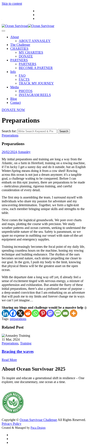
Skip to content (12, 3)
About (14, 37)
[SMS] (58, 313)
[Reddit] (28, 313)
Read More (9, 360)
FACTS (24, 79)
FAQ (22, 75)
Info (13, 72)
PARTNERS (19, 60)
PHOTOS (25, 91)
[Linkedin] (5, 313)
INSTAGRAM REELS (35, 95)
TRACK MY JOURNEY (36, 83)
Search (63, 131)
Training (25, 343)
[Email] (65, 313)
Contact (15, 102)
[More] (73, 313)
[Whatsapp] (35, 313)
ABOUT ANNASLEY (35, 41)
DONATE (26, 56)
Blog (13, 99)
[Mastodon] (50, 313)
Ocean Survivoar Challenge (38, 420)
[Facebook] (13, 313)
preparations (18, 319)
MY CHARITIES (31, 52)
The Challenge (20, 45)
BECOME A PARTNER (36, 68)
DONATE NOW (13, 110)
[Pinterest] (43, 313)
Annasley (24, 152)
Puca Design (38, 427)
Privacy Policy (11, 423)
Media (14, 87)
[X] (20, 313)
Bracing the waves (18, 351)
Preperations (10, 135)
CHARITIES (19, 48)
